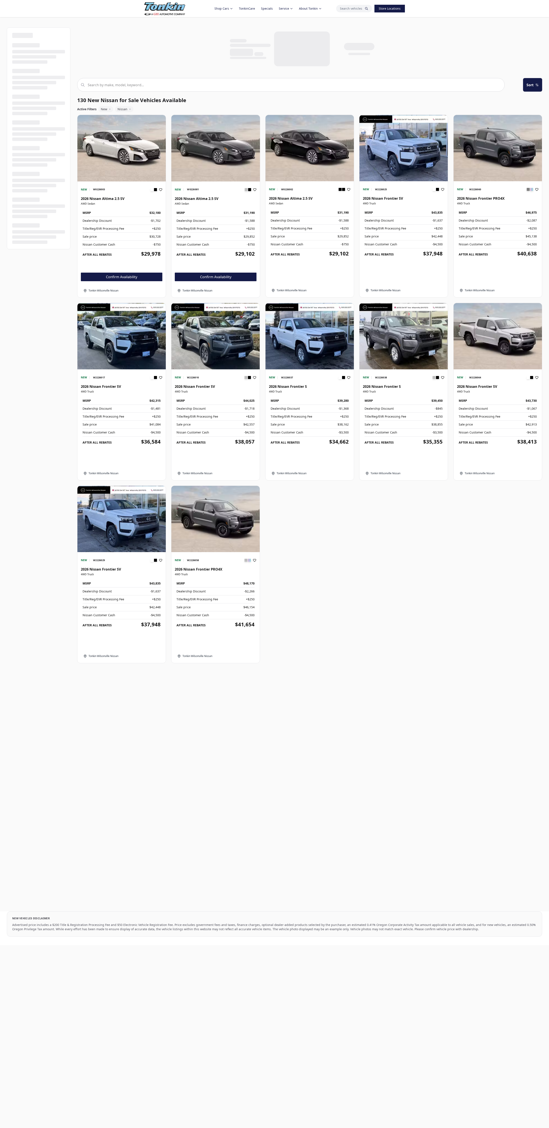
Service (284, 8)
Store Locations (390, 8)
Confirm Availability (121, 277)
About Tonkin (308, 8)
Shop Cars (221, 8)
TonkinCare (247, 8)
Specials (267, 8)
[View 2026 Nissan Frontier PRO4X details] (498, 148)
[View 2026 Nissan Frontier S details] (309, 336)
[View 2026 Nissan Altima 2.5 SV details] (121, 148)
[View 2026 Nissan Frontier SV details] (403, 148)
